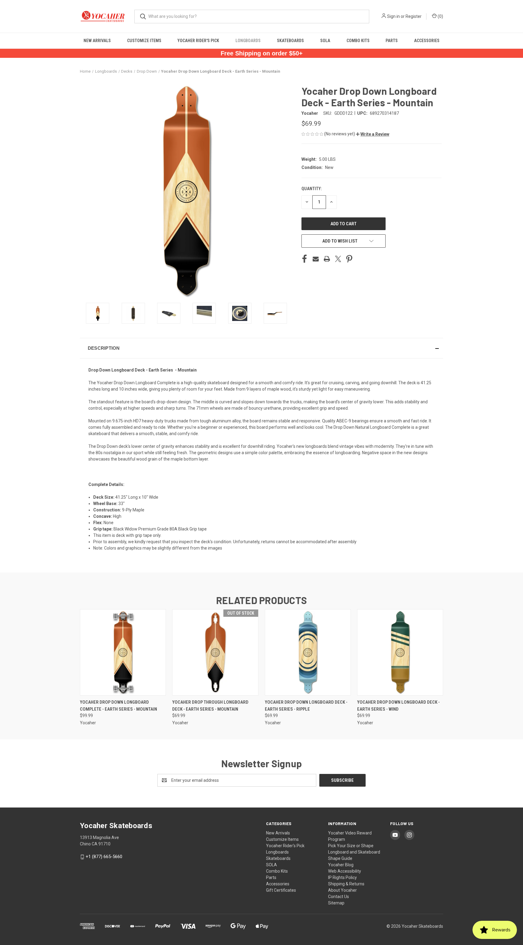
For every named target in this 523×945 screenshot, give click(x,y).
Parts (392, 40)
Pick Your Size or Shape (350, 845)
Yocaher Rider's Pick (198, 40)
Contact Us (338, 896)
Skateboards (290, 40)
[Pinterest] (349, 259)
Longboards (248, 40)
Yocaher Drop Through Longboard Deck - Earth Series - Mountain (210, 705)
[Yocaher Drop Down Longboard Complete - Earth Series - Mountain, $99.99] (123, 652)
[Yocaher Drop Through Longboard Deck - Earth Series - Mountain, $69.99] (215, 652)
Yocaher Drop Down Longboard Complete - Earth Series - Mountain (118, 705)
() (440, 16)
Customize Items (144, 40)
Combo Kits (358, 40)
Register (414, 16)
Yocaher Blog (341, 864)
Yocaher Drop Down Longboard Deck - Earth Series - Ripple (306, 705)
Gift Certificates (281, 890)
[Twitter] (338, 259)
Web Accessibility (344, 871)
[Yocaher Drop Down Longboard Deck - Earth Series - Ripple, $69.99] (308, 652)
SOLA (325, 40)
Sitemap (336, 902)
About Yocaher (342, 890)
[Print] (327, 259)
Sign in (393, 16)
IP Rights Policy (342, 877)
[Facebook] (304, 259)
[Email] (316, 259)
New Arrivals (97, 40)
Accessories (426, 40)
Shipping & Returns (346, 883)
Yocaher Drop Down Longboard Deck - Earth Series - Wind (398, 705)
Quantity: (311, 188)
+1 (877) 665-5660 (104, 856)
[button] (372, 134)
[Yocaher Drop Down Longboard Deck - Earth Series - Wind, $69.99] (400, 652)
